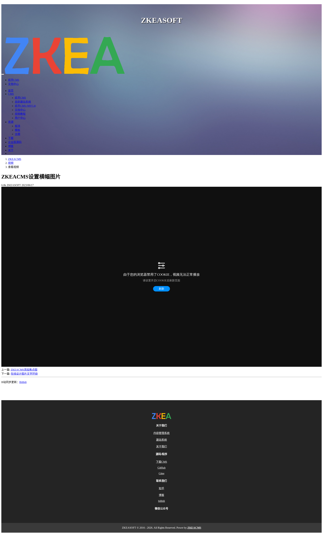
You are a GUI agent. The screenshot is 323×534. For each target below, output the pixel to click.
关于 (10, 150)
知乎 (161, 488)
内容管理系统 (161, 433)
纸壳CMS (13, 79)
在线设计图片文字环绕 (24, 373)
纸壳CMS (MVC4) (25, 105)
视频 (10, 163)
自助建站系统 (23, 101)
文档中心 (13, 84)
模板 (17, 130)
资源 (10, 122)
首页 (10, 90)
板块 (17, 126)
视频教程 (20, 113)
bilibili (161, 501)
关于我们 (161, 446)
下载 (10, 138)
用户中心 (20, 117)
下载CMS (161, 461)
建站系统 (161, 439)
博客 (10, 146)
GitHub (161, 467)
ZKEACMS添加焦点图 (24, 369)
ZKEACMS (14, 159)
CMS (11, 93)
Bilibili (23, 382)
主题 (17, 134)
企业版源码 (15, 142)
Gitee (161, 473)
